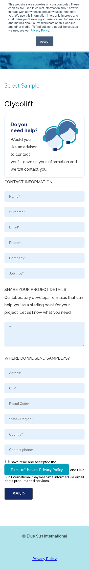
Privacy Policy (39, 30)
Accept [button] (44, 41)
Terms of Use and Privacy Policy (36, 469)
